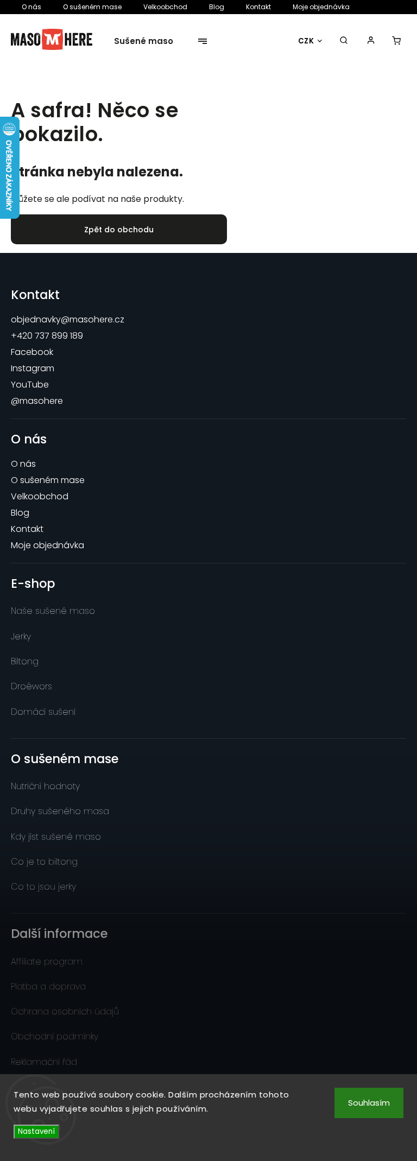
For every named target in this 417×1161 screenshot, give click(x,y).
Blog (216, 6)
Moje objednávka (321, 6)
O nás (31, 6)
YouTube (30, 384)
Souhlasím (369, 1102)
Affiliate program (47, 961)
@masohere (37, 401)
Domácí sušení (43, 712)
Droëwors (31, 686)
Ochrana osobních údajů (65, 1011)
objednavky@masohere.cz (67, 319)
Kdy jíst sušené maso (56, 836)
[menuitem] (149, 41)
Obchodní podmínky (54, 1036)
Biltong (25, 661)
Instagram (32, 368)
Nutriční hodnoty (45, 786)
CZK (306, 41)
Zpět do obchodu (119, 229)
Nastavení (36, 1131)
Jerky (21, 636)
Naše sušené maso (53, 611)
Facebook (32, 352)
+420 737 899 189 (47, 335)
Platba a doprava (48, 986)
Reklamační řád (44, 1062)
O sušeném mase (92, 6)
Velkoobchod (165, 6)
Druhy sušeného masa (60, 811)
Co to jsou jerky (43, 886)
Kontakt (258, 6)
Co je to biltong (44, 861)
